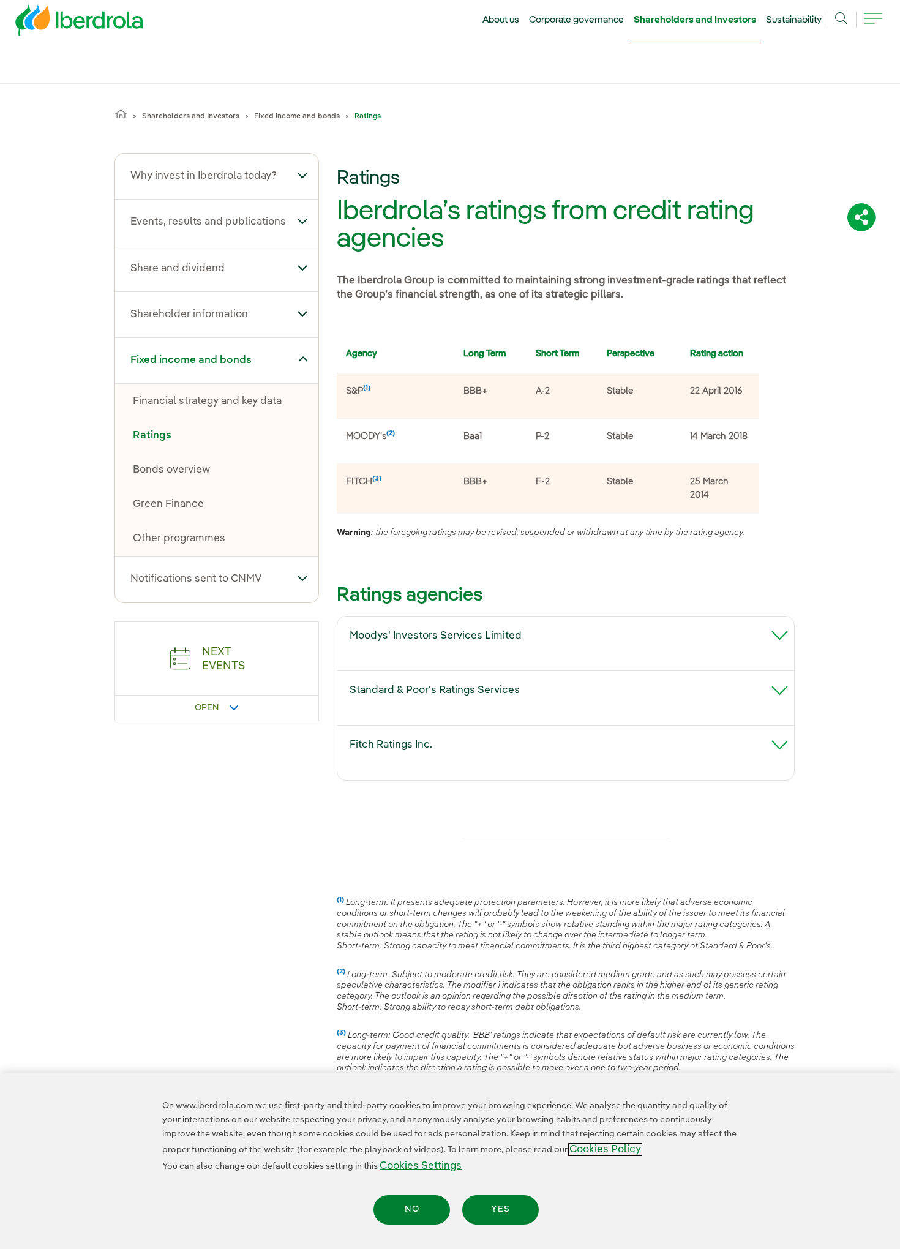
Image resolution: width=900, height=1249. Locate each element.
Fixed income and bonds (297, 116)
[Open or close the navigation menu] (873, 25)
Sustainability (794, 20)
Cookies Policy (605, 1149)
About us (500, 20)
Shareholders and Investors (695, 20)
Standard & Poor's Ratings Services (435, 690)
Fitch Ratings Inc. (391, 745)
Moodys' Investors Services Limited (436, 636)
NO (412, 1210)
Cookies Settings (421, 1166)
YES (500, 1210)
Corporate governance (576, 20)
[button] (303, 175)
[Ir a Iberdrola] (62, 23)
